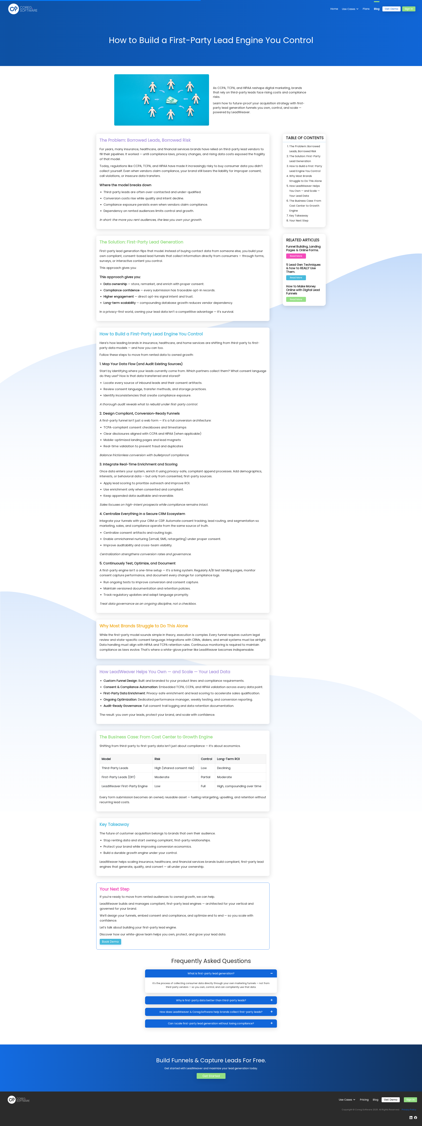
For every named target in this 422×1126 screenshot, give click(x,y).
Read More (296, 256)
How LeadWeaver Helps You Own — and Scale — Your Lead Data (304, 191)
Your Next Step (298, 220)
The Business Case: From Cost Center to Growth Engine (305, 206)
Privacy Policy (409, 1109)
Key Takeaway (298, 216)
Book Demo (110, 942)
